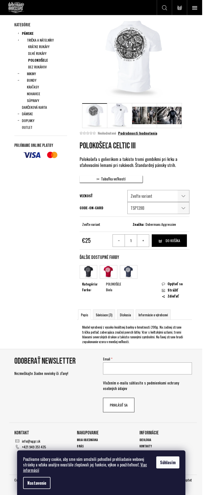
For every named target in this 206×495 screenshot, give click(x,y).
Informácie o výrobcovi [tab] (153, 314)
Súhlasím (168, 462)
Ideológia (145, 440)
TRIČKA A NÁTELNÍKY (40, 40)
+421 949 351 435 (34, 446)
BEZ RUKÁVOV (37, 66)
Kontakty (145, 446)
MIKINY (31, 73)
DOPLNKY (28, 120)
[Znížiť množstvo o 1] (119, 241)
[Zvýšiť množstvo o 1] (143, 241)
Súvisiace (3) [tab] (104, 314)
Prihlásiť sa (119, 405)
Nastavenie (36, 483)
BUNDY (31, 80)
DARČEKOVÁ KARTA (34, 107)
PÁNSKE (28, 33)
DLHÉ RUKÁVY (37, 53)
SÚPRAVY (33, 100)
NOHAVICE (33, 93)
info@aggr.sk (31, 441)
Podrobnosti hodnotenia (137, 133)
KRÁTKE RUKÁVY (38, 46)
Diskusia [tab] (125, 314)
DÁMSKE (27, 113)
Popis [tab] (84, 314)
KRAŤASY (33, 86)
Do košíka (173, 240)
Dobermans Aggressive (160, 224)
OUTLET (27, 127)
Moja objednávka (87, 440)
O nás (80, 446)
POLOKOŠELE (38, 60)
